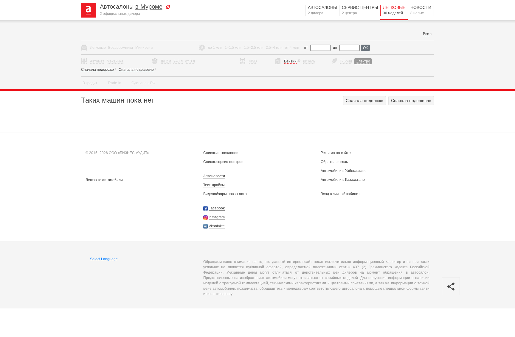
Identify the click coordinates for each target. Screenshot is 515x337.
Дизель (309, 61)
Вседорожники (120, 48)
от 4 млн (292, 48)
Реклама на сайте (336, 153)
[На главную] (90, 10)
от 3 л (190, 61)
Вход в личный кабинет (340, 194)
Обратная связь (334, 162)
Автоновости (214, 176)
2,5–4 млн (274, 48)
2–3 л (178, 61)
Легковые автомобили (104, 180)
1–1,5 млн (233, 48)
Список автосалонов (220, 153)
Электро (363, 61)
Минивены (144, 48)
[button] (168, 6)
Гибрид (346, 61)
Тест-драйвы (214, 185)
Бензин (290, 61)
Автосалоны (322, 10)
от (306, 48)
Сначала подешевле (136, 70)
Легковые (394, 10)
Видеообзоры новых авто (225, 194)
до (335, 48)
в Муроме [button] (148, 6)
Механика (115, 61)
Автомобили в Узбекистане (344, 171)
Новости (420, 10)
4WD (253, 61)
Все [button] (426, 34)
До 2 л (166, 61)
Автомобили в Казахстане (343, 180)
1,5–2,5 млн (253, 48)
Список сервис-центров (223, 162)
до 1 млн (215, 48)
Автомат (97, 61)
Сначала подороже (97, 70)
